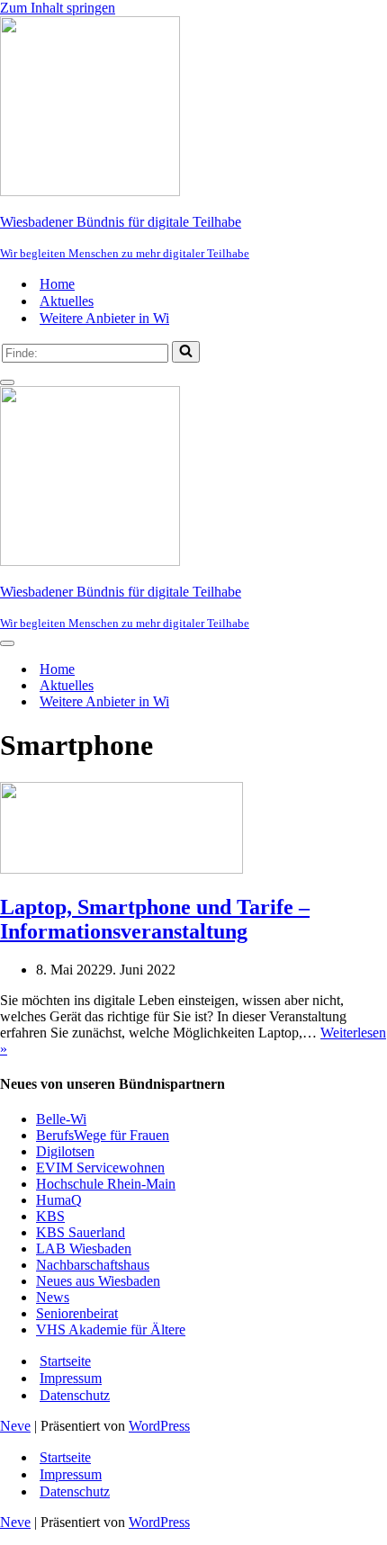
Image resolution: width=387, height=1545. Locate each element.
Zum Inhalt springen (57, 7)
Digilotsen (65, 1151)
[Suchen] (186, 352)
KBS (50, 1216)
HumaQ (59, 1200)
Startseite (65, 1361)
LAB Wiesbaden (83, 1248)
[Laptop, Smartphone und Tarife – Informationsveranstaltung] (121, 868)
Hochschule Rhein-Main (106, 1183)
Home (57, 284)
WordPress (159, 1425)
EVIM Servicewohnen (100, 1167)
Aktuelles (67, 301)
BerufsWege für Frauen (102, 1135)
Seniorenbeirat (77, 1313)
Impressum (71, 1378)
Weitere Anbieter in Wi (104, 318)
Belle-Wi (61, 1119)
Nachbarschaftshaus (92, 1264)
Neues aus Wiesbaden (98, 1281)
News (52, 1297)
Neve (15, 1425)
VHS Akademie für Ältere (110, 1329)
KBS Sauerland (80, 1232)
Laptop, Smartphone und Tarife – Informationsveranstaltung (155, 919)
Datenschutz (75, 1395)
